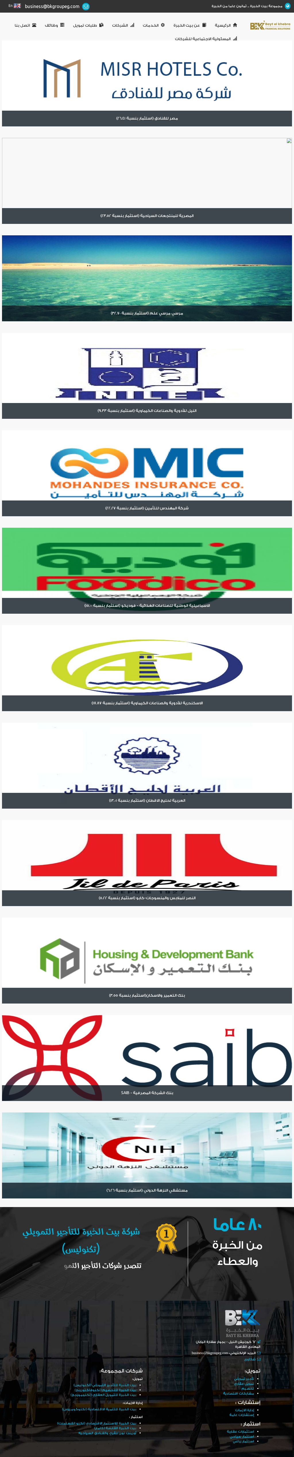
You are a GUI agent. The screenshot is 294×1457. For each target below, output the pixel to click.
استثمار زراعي (243, 1441)
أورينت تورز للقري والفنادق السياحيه (107, 1433)
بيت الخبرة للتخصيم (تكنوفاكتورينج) (105, 1390)
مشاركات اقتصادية (238, 1393)
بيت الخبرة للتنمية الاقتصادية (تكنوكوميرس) (99, 1409)
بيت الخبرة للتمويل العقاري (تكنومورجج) (103, 1395)
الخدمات (150, 25)
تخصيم (247, 1388)
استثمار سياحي (242, 1436)
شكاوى (250, 1359)
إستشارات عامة (241, 1415)
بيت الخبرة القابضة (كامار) (115, 1428)
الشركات (120, 25)
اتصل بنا (22, 25)
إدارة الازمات (244, 1410)
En (11, 5)
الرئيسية (223, 25)
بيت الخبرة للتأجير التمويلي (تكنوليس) (105, 1385)
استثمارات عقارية (240, 1431)
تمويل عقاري (244, 1383)
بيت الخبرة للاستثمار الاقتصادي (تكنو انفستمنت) (96, 1423)
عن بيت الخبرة (186, 25)
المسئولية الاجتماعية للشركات (203, 39)
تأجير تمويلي (244, 1378)
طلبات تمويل (85, 25)
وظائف (51, 25)
